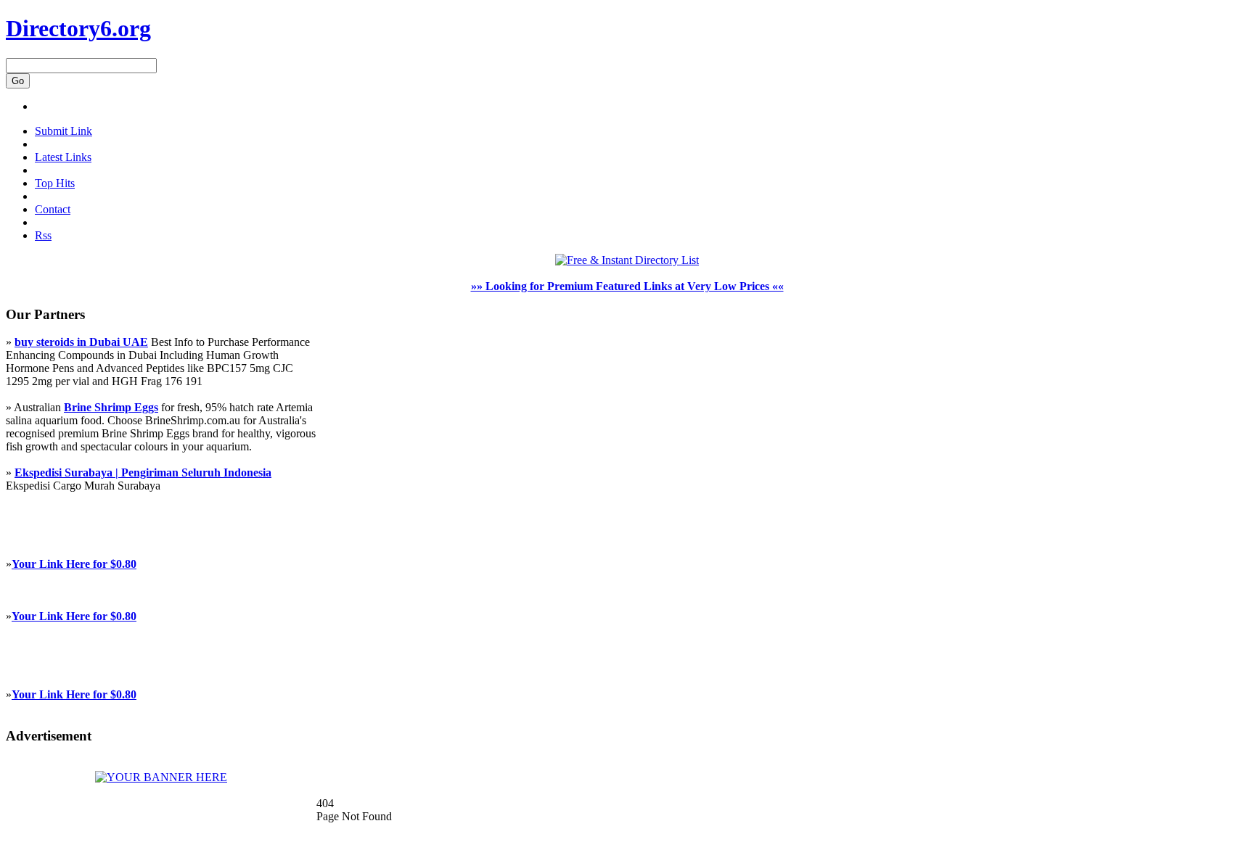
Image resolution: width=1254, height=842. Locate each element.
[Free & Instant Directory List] (627, 260)
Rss (43, 235)
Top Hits (55, 183)
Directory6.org (78, 28)
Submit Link (63, 131)
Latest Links (63, 157)
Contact (52, 209)
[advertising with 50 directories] (161, 777)
